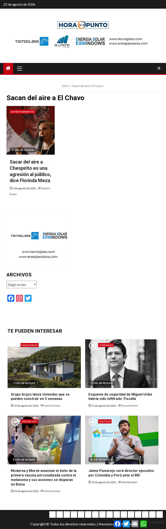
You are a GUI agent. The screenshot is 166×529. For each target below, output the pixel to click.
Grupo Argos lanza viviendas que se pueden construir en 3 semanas (40, 396)
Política (104, 421)
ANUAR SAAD (129, 482)
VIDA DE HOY (29, 421)
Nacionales (30, 345)
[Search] (159, 68)
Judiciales (106, 345)
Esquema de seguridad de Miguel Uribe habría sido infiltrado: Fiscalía (120, 396)
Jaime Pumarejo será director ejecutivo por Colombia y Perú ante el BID (121, 473)
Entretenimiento (22, 111)
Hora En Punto (52, 405)
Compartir (156, 522)
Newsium (106, 524)
